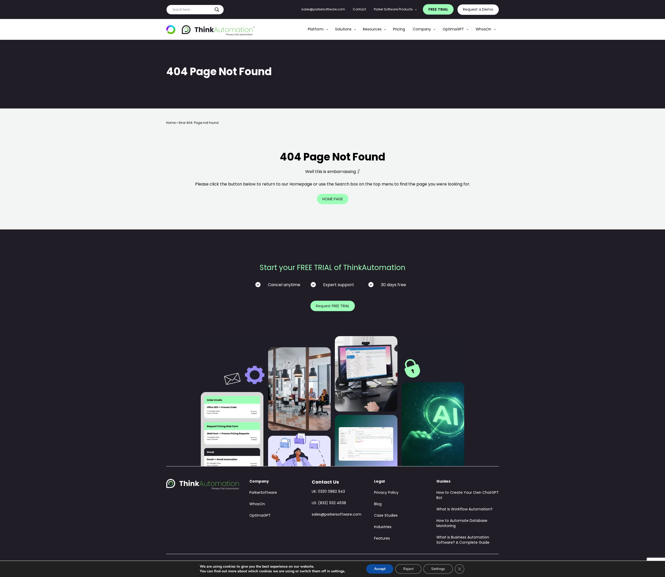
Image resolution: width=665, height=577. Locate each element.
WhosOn (257, 504)
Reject (408, 568)
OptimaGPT (260, 516)
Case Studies (386, 516)
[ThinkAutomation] (218, 30)
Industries (382, 527)
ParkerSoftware (263, 493)
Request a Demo (478, 10)
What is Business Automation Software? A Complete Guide (462, 540)
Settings (438, 568)
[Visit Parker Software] (172, 30)
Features (382, 539)
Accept (379, 568)
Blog (378, 504)
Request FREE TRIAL (332, 306)
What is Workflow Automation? (464, 509)
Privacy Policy (386, 493)
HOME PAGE (332, 199)
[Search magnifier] (217, 9)
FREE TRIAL (438, 10)
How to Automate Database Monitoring (461, 523)
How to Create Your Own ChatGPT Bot (467, 495)
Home (171, 123)
